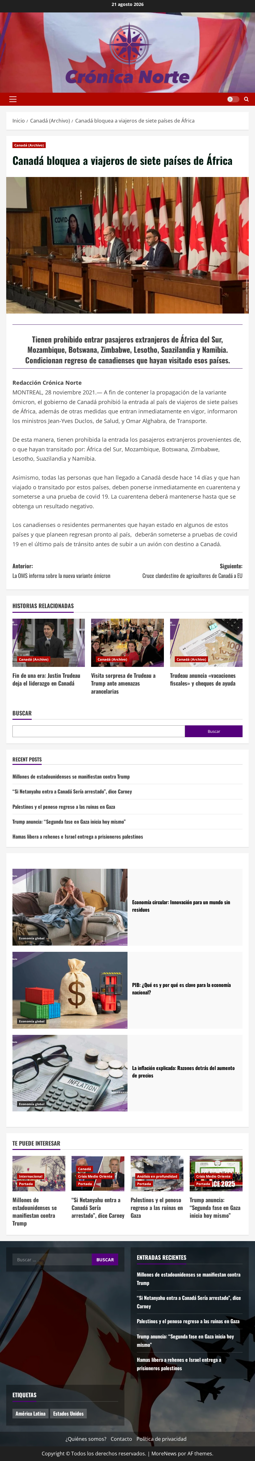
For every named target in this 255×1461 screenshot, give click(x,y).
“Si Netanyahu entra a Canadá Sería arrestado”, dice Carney (72, 791)
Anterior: (61, 570)
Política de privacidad (162, 1438)
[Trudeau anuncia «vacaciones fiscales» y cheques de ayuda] (206, 643)
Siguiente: (192, 570)
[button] (13, 99)
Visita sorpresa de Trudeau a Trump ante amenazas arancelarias (123, 683)
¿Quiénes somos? (86, 1438)
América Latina (30, 1413)
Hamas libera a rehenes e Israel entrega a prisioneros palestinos (77, 836)
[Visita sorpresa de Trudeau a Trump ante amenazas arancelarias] (127, 643)
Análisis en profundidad (157, 1176)
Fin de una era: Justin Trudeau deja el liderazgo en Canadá (46, 679)
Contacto (121, 1438)
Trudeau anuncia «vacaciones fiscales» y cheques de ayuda (203, 679)
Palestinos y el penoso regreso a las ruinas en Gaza (63, 806)
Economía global (31, 938)
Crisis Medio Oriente (95, 1176)
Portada (26, 1183)
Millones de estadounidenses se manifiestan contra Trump (71, 776)
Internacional (30, 1176)
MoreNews (164, 1453)
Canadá (84, 1168)
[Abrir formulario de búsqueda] (246, 99)
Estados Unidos (68, 1413)
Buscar (22, 713)
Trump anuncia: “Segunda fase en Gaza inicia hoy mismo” (69, 821)
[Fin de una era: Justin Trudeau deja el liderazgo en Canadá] (48, 643)
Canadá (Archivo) (29, 145)
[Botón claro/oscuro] (233, 99)
